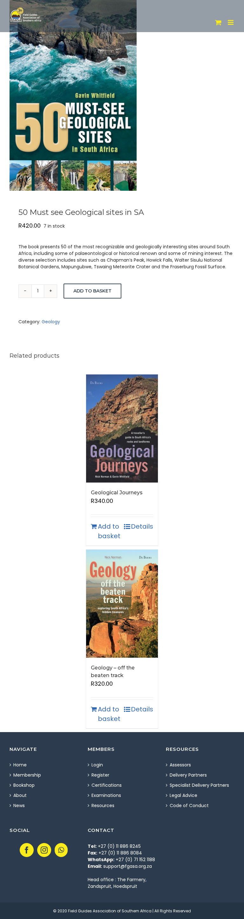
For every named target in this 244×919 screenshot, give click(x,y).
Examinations (106, 795)
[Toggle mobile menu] (231, 22)
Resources (103, 805)
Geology (51, 322)
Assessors (180, 765)
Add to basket (92, 291)
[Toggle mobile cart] (218, 22)
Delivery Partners (188, 775)
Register (100, 775)
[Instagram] (44, 850)
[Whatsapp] (61, 850)
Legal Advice (183, 795)
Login (97, 765)
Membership (27, 775)
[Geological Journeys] (122, 428)
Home (20, 765)
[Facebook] (27, 850)
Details (142, 526)
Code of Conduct (189, 805)
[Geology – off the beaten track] (122, 604)
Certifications (107, 785)
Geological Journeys (117, 493)
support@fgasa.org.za (127, 866)
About (20, 795)
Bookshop (24, 785)
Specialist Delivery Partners (199, 785)
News (19, 805)
